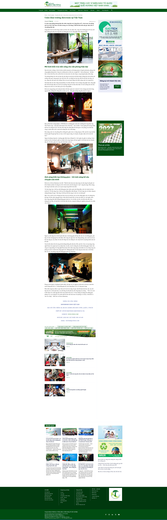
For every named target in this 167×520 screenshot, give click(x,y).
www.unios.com (73, 314)
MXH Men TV (94, 498)
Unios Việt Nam (88, 328)
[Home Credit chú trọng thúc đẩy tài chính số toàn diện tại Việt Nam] (55, 375)
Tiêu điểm (80, 437)
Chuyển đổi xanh (58, 15)
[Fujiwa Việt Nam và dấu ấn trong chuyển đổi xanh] (53, 457)
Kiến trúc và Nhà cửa (77, 328)
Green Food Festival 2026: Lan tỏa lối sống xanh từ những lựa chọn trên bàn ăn (53, 440)
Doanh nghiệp (51, 15)
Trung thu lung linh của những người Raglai (76, 389)
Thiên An (51, 21)
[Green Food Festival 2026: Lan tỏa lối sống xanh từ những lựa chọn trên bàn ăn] (53, 432)
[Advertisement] (70, 407)
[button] (111, 10)
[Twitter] (115, 514)
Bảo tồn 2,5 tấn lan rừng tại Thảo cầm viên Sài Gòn (110, 471)
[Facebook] (106, 514)
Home (46, 15)
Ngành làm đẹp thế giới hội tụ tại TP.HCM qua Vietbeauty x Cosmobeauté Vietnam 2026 (86, 440)
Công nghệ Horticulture (79, 326)
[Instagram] (109, 514)
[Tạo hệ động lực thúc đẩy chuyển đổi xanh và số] (55, 345)
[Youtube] (119, 514)
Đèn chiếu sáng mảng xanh (62, 328)
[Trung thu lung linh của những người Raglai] (55, 390)
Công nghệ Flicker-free (64, 326)
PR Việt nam (94, 494)
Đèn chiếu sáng (49, 328)
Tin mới (67, 388)
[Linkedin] (112, 514)
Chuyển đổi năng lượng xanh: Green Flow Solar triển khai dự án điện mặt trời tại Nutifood (69, 440)
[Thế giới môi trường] (53, 4)
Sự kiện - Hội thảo (49, 437)
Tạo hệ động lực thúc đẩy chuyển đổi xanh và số (77, 344)
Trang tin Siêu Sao (95, 496)
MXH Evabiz (94, 492)
